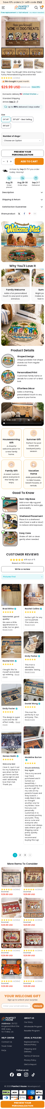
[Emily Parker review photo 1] (34, 642)
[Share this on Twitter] (19, 214)
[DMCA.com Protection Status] (6, 1092)
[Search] (36, 7)
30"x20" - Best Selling (22, 119)
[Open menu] (3, 7)
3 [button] (25, 855)
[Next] (42, 37)
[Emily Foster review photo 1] (11, 695)
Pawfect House (19, 1086)
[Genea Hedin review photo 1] (11, 742)
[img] (8, 612)
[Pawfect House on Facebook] (12, 1075)
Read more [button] (8, 629)
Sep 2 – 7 (13, 101)
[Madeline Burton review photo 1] (34, 737)
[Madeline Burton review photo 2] (27, 752)
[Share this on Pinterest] (29, 214)
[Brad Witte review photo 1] (11, 595)
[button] (6, 78)
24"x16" (6, 119)
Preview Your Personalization (22, 153)
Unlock (38, 1006)
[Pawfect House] (21, 7)
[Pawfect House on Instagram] (26, 1075)
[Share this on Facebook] (24, 214)
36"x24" (6, 125)
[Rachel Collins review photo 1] (34, 595)
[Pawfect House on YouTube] (19, 1075)
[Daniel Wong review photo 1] (34, 690)
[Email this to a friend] (35, 214)
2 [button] (20, 855)
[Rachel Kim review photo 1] (11, 647)
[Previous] (3, 37)
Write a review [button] (22, 569)
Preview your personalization (22, 1104)
